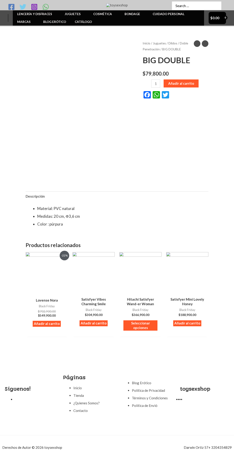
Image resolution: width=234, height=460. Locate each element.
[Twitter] (22, 6)
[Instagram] (34, 6)
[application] (54, 14)
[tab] (35, 196)
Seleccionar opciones (140, 325)
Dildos (172, 43)
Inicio (146, 43)
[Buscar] (215, 6)
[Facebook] (11, 6)
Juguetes (159, 43)
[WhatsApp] (45, 6)
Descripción (35, 196)
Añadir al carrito (181, 83)
